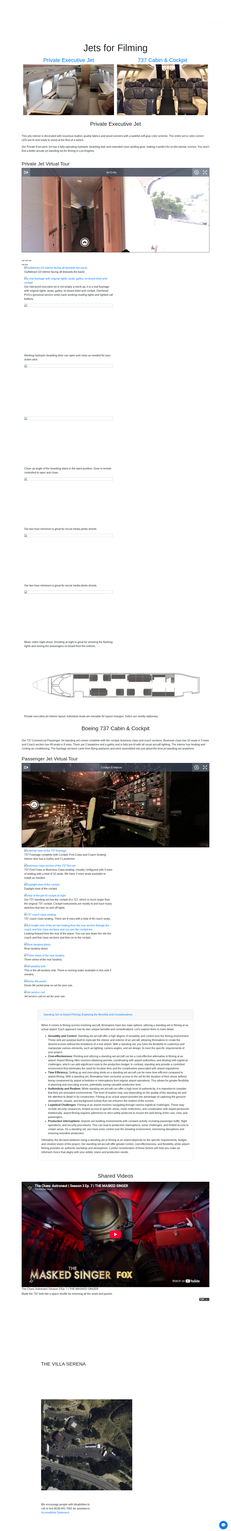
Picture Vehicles (187, 1348)
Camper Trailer (130, 1348)
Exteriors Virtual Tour (23, 1326)
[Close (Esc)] (23, 260)
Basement (127, 1342)
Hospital (70, 1326)
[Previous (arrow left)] (23, 264)
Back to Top (115, 1526)
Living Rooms (129, 1332)
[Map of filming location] (163, 1403)
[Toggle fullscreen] (26, 260)
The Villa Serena (15, 16)
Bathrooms (127, 1337)
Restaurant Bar (74, 1321)
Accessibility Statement (55, 1512)
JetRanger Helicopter (190, 1342)
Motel (68, 1337)
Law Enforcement (75, 1348)
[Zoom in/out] (29, 260)
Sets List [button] (55, 16)
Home (43, 16)
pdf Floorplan (217, 26)
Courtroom (71, 1332)
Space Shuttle (186, 1332)
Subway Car (185, 1337)
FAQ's (78, 16)
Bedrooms (127, 1321)
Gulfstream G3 (186, 1321)
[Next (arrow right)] (26, 264)
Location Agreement (20, 1348)
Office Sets (71, 1342)
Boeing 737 (184, 1326)
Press (11, 1337)
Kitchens (126, 1326)
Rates (68, 16)
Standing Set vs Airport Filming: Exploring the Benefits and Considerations (87, 1014)
